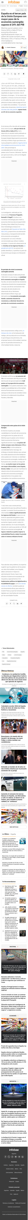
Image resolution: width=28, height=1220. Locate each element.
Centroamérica (9, 1172)
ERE (6, 6)
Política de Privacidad (20, 1203)
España (3, 10)
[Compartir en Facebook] (8, 74)
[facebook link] (5, 1157)
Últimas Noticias (18, 1172)
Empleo (17, 1181)
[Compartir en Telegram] (18, 74)
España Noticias (6, 664)
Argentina (11, 1165)
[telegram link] (19, 1157)
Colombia (17, 1165)
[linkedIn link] (22, 1157)
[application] (14, 366)
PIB (3, 651)
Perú (21, 1168)
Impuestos (4, 658)
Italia (3, 654)
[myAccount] (25, 2)
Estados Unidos (10, 1168)
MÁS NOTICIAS (14, 827)
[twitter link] (9, 1157)
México (16, 1168)
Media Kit (16, 1194)
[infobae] (14, 2)
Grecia (9, 654)
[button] (2, 2)
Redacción (11, 1181)
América (6, 1165)
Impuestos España (15, 658)
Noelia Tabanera (11, 47)
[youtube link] (15, 1157)
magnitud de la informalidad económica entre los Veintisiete (14, 145)
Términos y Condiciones (8, 1203)
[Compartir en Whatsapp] (4, 74)
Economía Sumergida (12, 651)
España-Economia (11, 661)
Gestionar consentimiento (14, 1206)
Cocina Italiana (12, 6)
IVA (3, 661)
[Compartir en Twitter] (11, 74)
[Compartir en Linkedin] (15, 74)
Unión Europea (17, 654)
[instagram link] (12, 1157)
